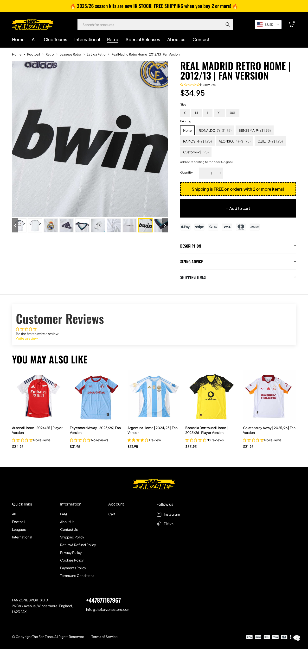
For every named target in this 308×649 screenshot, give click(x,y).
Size (183, 104)
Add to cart (239, 208)
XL (219, 113)
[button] (190, 85)
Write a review (27, 338)
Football (33, 54)
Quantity (186, 172)
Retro (50, 54)
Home (16, 54)
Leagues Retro (70, 54)
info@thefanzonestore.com (108, 609)
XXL (233, 113)
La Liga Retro (96, 54)
